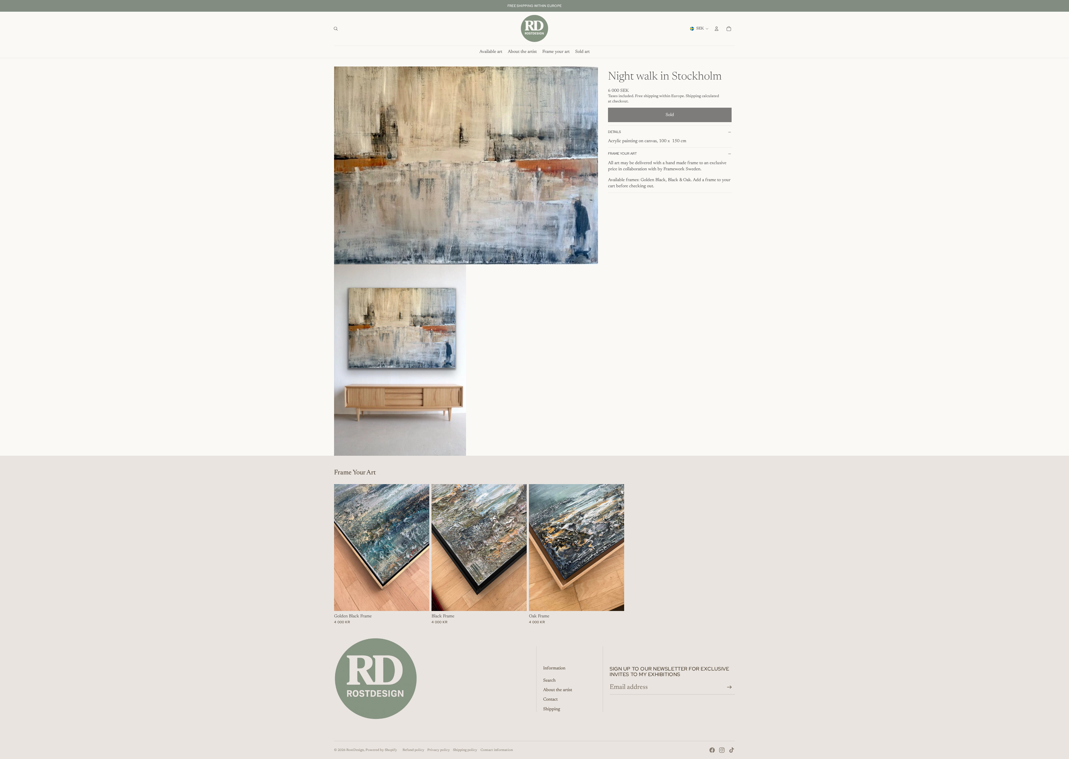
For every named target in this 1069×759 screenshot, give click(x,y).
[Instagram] (722, 750)
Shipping (551, 709)
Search (549, 680)
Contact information (496, 750)
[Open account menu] (716, 29)
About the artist (557, 690)
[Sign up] (729, 687)
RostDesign (355, 750)
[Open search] (336, 29)
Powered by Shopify (381, 750)
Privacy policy (438, 750)
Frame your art (622, 154)
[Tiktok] (731, 750)
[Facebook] (712, 750)
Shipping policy (465, 750)
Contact (550, 699)
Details (614, 132)
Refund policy (413, 750)
